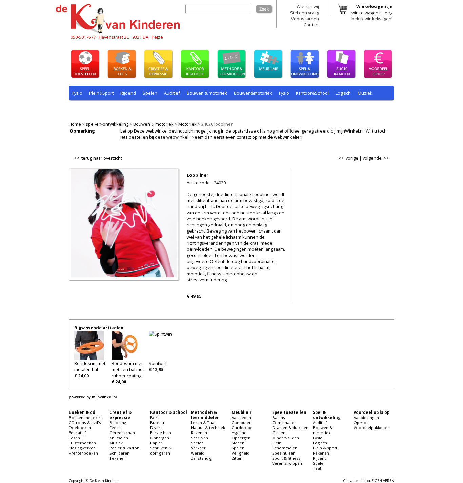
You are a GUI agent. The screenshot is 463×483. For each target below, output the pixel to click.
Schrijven (199, 437)
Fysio (77, 93)
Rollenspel (164, 109)
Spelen (150, 93)
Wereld (197, 453)
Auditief (172, 93)
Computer (241, 422)
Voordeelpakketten (372, 427)
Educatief (77, 432)
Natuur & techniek (208, 427)
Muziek (365, 93)
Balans (278, 417)
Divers (156, 427)
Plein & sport (85, 109)
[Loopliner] (124, 276)
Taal (207, 109)
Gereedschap (122, 432)
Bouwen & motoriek (153, 124)
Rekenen (114, 109)
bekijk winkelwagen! (371, 19)
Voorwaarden (305, 19)
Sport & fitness (286, 458)
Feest (114, 427)
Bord (155, 417)
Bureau (157, 422)
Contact (311, 25)
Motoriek (187, 124)
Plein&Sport (101, 93)
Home (75, 124)
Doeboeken (80, 427)
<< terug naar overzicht (98, 156)
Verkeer (198, 447)
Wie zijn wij (308, 6)
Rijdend (128, 93)
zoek (268, 8)
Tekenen (117, 458)
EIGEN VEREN (382, 480)
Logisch (343, 93)
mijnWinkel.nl (104, 397)
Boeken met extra (86, 417)
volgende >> (376, 158)
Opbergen (159, 437)
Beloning (117, 422)
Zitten (237, 458)
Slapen (238, 442)
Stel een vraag (304, 12)
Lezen (74, 437)
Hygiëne (239, 432)
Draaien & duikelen (290, 427)
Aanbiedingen (366, 417)
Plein (276, 442)
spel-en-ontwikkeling (107, 124)
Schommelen (284, 447)
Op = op (361, 422)
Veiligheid (240, 453)
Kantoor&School (312, 93)
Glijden (278, 432)
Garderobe (242, 427)
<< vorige (348, 158)
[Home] (119, 32)
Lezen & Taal (203, 422)
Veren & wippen (287, 463)
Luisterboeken (82, 442)
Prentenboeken (83, 453)
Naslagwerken (82, 447)
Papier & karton (124, 447)
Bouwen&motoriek (253, 93)
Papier (156, 442)
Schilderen (119, 453)
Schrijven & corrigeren (161, 450)
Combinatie (283, 422)
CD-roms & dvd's (85, 422)
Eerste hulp (160, 432)
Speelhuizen (283, 453)
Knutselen (118, 437)
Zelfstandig (201, 458)
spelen (225, 109)
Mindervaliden (285, 437)
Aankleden (241, 417)
